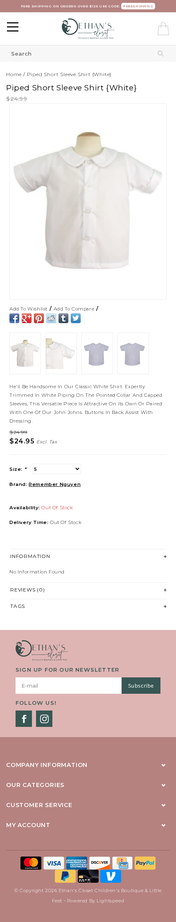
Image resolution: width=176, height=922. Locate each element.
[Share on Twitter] (76, 318)
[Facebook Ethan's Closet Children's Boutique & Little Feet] (24, 719)
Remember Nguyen (55, 484)
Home (14, 74)
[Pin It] (39, 318)
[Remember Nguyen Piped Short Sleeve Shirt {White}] (88, 201)
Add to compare (74, 309)
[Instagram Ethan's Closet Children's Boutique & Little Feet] (44, 719)
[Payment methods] (31, 862)
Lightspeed (110, 901)
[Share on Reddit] (51, 318)
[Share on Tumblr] (63, 318)
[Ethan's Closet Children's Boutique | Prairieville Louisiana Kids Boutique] (88, 28)
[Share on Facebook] (14, 318)
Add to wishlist (28, 309)
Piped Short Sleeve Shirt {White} (69, 74)
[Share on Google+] (27, 318)
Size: (17, 469)
